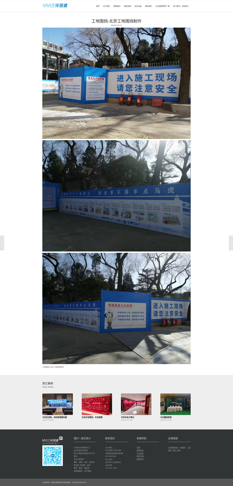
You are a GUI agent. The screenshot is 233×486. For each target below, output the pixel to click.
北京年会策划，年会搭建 (92, 417)
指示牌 (76, 465)
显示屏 (92, 462)
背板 (80, 462)
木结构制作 (78, 470)
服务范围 (140, 456)
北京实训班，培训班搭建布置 (54, 417)
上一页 (46, 405)
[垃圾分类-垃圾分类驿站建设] (2, 243)
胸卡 (80, 467)
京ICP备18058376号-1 (79, 482)
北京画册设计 (173, 447)
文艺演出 (87, 470)
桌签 (75, 467)
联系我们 (140, 459)
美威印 (183, 447)
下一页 (187, 405)
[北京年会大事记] (136, 404)
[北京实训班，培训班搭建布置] (57, 404)
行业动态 (140, 453)
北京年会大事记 (127, 417)
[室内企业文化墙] (231, 243)
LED (85, 462)
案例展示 (140, 450)
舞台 (75, 462)
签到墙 (82, 465)
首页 (138, 447)
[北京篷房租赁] (175, 404)
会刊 (88, 465)
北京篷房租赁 (166, 417)
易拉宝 (86, 467)
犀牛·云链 (176, 450)
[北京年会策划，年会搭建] (97, 404)
